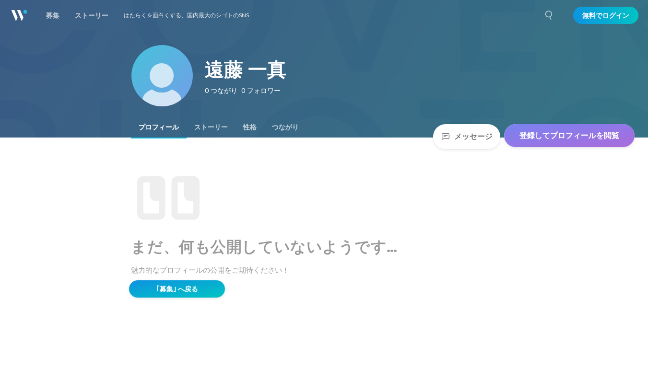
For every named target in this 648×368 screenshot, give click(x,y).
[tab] (159, 126)
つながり (285, 127)
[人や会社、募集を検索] (549, 15)
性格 (250, 127)
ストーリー (211, 127)
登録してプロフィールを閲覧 (569, 135)
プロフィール (159, 127)
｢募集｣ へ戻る (177, 289)
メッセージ (473, 136)
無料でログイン (605, 15)
